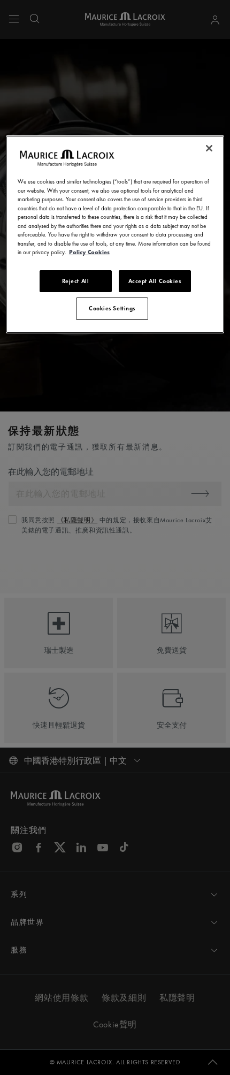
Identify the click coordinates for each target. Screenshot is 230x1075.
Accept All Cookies (154, 281)
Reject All (75, 281)
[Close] (209, 148)
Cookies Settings (112, 308)
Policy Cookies (89, 252)
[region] (115, 234)
